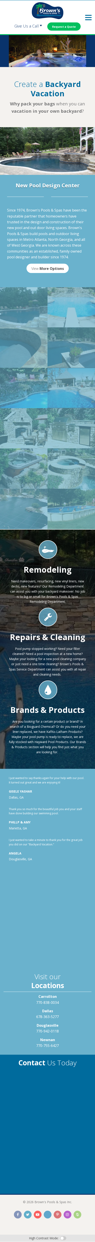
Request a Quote (64, 27)
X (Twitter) (28, 1214)
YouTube (38, 1214)
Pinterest (57, 1214)
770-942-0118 (47, 1028)
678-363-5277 (47, 1014)
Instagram (67, 1214)
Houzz (77, 1214)
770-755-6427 (47, 1042)
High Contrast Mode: (44, 1238)
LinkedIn (47, 1214)
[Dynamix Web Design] (47, 1227)
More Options (47, 268)
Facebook (18, 1214)
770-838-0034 (47, 999)
